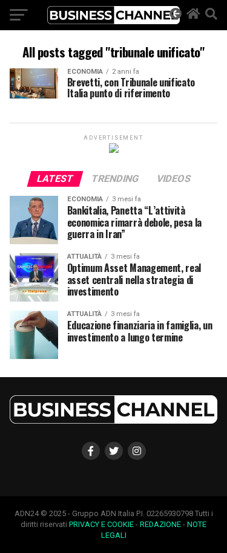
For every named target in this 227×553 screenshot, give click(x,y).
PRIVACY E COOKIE (101, 524)
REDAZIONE (160, 524)
